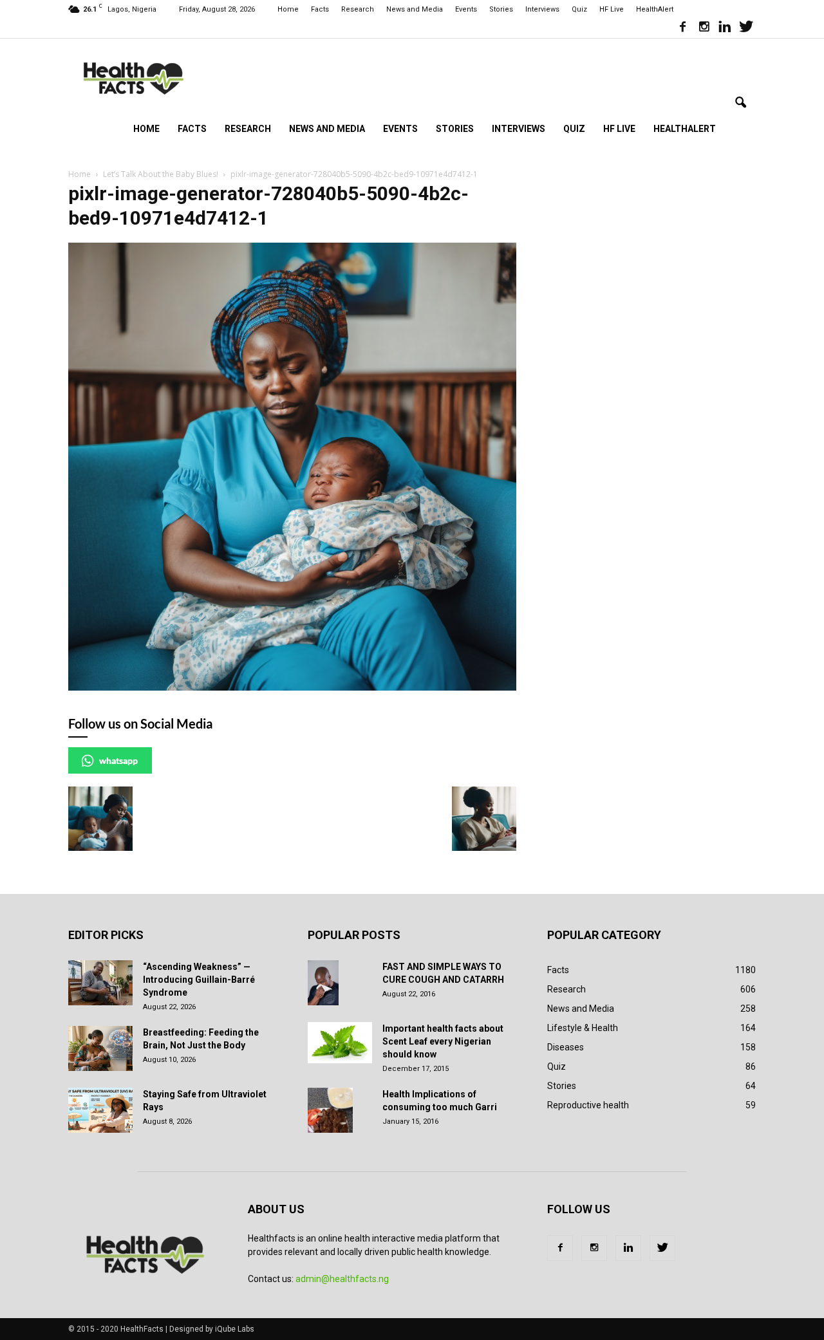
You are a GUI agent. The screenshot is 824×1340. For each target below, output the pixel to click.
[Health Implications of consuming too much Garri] (330, 1110)
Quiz (579, 9)
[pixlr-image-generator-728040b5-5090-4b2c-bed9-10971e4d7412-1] (292, 687)
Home (288, 9)
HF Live (611, 9)
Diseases (565, 1047)
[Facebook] (682, 28)
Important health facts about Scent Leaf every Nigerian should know (442, 1041)
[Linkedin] (725, 28)
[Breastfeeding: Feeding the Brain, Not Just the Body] (100, 1048)
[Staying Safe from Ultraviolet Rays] (100, 1110)
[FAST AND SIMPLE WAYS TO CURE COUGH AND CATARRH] (323, 982)
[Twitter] (746, 28)
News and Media (414, 9)
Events (466, 9)
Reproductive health (588, 1105)
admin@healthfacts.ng (342, 1279)
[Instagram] (703, 28)
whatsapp (118, 760)
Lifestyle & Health (582, 1028)
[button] (740, 103)
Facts (320, 9)
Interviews (542, 9)
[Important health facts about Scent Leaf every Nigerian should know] (340, 1042)
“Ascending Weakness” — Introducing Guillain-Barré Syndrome (199, 980)
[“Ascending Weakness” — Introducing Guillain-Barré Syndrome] (100, 982)
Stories (501, 9)
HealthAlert (654, 9)
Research (357, 9)
